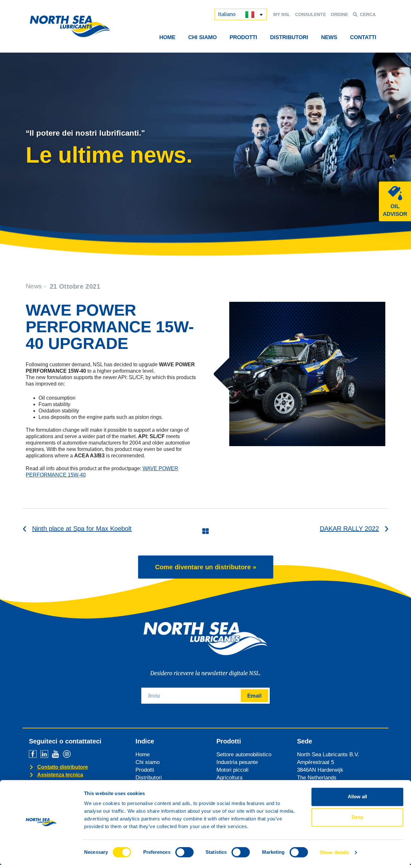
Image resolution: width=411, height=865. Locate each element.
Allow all (357, 796)
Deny (357, 817)
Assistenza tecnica (60, 774)
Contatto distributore (62, 767)
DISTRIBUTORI (289, 37)
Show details (334, 852)
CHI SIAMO (202, 37)
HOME (167, 37)
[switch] (184, 852)
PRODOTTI (243, 37)
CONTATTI (363, 37)
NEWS (329, 37)
